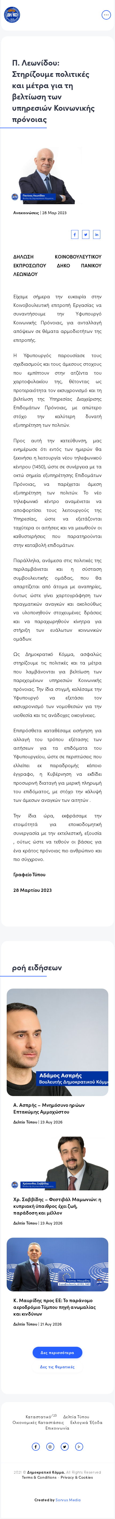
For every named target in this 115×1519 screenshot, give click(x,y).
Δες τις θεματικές (57, 1366)
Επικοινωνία (57, 1428)
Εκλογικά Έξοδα (86, 1422)
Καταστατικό (41, 1416)
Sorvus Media (68, 1499)
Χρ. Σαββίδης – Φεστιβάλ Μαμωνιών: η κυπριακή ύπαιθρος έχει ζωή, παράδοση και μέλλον (57, 1206)
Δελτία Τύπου (76, 1416)
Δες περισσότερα (57, 1352)
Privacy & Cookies (77, 1477)
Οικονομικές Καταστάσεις (38, 1422)
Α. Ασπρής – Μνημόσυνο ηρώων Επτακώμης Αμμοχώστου (49, 1108)
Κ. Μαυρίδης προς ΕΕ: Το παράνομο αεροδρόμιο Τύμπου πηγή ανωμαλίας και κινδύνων (54, 1307)
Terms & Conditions (39, 1477)
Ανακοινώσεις (26, 212)
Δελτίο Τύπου (25, 1122)
